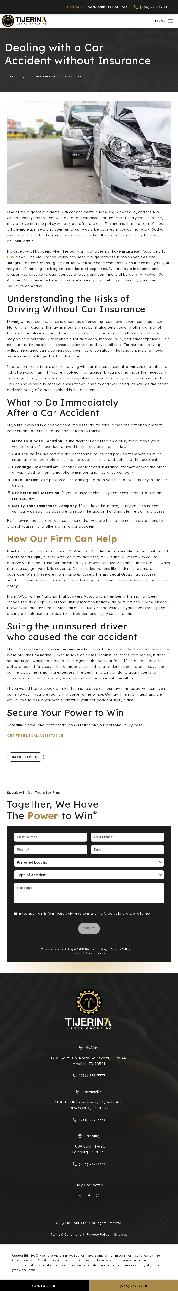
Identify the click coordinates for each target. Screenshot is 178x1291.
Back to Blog (25, 757)
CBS (10, 257)
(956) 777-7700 (24, 1270)
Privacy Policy (120, 949)
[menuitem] (80, 1196)
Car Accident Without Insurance (55, 76)
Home (9, 76)
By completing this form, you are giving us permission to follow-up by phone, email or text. (86, 913)
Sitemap (120, 1234)
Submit (89, 928)
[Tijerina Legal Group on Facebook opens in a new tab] (89, 1196)
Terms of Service (84, 953)
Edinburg (92, 1136)
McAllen (92, 1047)
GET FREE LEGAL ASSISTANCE (35, 735)
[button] (170, 21)
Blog (21, 76)
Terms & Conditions (66, 1234)
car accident (123, 649)
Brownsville (92, 1092)
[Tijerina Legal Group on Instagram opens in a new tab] (80, 1196)
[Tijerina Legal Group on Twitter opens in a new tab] (98, 1196)
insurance (160, 649)
